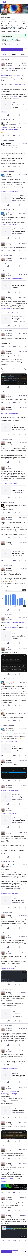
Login (15, 1252)
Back (4, 2)
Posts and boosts (5, 59)
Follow (12, 50)
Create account (7, 1252)
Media (14, 54)
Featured (23, 54)
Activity (5, 54)
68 (8, 23)
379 (2, 23)
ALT (25, 383)
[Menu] (25, 49)
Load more (14, 1245)
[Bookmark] (20, 115)
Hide (24, 375)
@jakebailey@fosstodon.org (7, 19)
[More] (26, 115)
